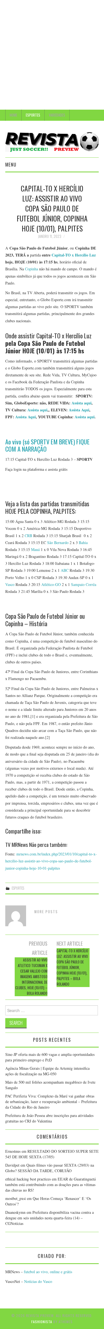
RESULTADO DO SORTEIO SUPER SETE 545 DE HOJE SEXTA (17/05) (52, 1154)
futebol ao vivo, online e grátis (48, 1271)
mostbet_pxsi (15, 1198)
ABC (65, 570)
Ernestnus (13, 1151)
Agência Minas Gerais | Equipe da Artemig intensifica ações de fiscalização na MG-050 (47, 1071)
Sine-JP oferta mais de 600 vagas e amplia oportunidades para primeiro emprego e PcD (50, 1057)
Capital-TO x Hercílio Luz (74, 255)
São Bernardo (58, 542)
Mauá (35, 549)
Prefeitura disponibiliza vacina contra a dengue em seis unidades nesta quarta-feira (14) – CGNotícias (49, 1218)
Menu (10, 164)
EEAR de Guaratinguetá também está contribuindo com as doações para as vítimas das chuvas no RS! (50, 1184)
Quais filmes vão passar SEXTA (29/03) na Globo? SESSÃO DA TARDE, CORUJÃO (49, 1167)
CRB (28, 535)
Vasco (9, 584)
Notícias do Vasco (37, 1281)
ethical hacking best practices (28, 1179)
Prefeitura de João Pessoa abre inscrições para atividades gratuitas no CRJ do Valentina (49, 1118)
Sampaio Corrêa (83, 584)
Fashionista (41, 1321)
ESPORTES (33, 115)
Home (13, 115)
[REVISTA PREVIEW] (52, 141)
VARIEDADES (57, 115)
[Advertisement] (52, 55)
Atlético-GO (51, 584)
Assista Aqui (79, 410)
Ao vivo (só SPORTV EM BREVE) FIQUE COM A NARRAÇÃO (47, 445)
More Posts (46, 911)
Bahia (83, 542)
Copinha (31, 268)
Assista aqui (82, 403)
